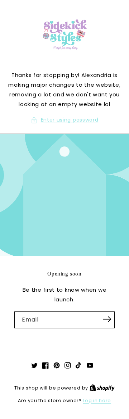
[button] (65, 119)
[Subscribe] (107, 319)
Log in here (97, 400)
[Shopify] (102, 387)
